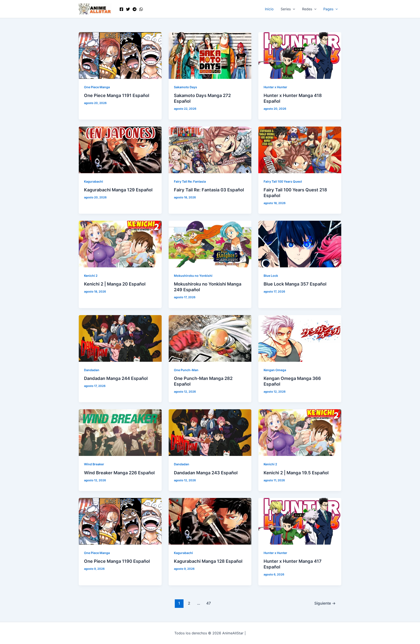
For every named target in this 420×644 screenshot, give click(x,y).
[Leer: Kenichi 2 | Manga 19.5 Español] (299, 432)
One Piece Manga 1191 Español (116, 95)
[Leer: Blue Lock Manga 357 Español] (299, 244)
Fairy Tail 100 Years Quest (283, 181)
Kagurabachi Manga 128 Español (208, 561)
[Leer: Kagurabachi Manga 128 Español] (210, 521)
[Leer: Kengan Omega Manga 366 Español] (299, 338)
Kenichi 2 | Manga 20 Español (114, 284)
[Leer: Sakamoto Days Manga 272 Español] (210, 55)
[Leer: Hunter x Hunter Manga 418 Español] (299, 55)
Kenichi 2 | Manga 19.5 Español (296, 472)
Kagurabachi (93, 181)
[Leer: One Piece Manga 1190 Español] (120, 521)
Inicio (269, 9)
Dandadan (91, 370)
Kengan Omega (275, 370)
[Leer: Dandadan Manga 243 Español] (210, 432)
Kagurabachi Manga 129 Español (118, 189)
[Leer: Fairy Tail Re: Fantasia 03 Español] (210, 149)
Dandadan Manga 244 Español (116, 378)
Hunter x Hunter (275, 87)
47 (208, 603)
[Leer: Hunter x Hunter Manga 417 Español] (299, 521)
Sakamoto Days (185, 87)
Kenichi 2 (91, 275)
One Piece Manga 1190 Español (117, 561)
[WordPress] (141, 9)
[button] (293, 9)
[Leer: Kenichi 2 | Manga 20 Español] (120, 244)
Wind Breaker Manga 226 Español (119, 472)
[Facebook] (121, 9)
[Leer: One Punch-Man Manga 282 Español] (210, 338)
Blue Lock (271, 275)
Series (286, 9)
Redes (307, 9)
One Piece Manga (97, 87)
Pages (328, 9)
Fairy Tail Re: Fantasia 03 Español (209, 189)
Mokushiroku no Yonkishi (193, 275)
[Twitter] (128, 9)
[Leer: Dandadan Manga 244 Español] (120, 338)
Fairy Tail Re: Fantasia (190, 181)
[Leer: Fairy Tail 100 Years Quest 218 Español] (299, 149)
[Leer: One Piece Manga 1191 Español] (120, 55)
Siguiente (325, 603)
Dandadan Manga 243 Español (206, 472)
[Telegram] (134, 9)
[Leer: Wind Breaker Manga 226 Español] (120, 432)
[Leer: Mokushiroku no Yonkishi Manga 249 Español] (210, 244)
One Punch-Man (186, 370)
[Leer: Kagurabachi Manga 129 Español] (120, 149)
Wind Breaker (94, 464)
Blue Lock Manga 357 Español (295, 284)
